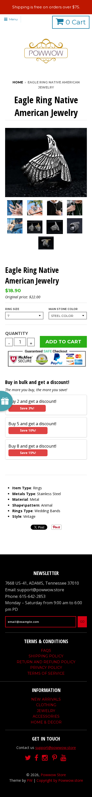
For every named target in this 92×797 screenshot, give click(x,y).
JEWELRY (46, 711)
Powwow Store (53, 774)
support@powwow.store (55, 747)
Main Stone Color (63, 309)
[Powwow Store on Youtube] (64, 758)
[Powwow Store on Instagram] (45, 758)
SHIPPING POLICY (46, 656)
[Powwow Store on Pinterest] (54, 758)
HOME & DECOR (46, 722)
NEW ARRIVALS (46, 699)
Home (18, 82)
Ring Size (12, 309)
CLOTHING (46, 705)
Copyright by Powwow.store (60, 780)
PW (29, 780)
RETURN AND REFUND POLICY (46, 662)
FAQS (46, 650)
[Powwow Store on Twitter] (28, 758)
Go (82, 621)
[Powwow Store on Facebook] (36, 758)
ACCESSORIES (46, 716)
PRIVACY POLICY (46, 667)
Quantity (16, 333)
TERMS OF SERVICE (46, 673)
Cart (76, 22)
